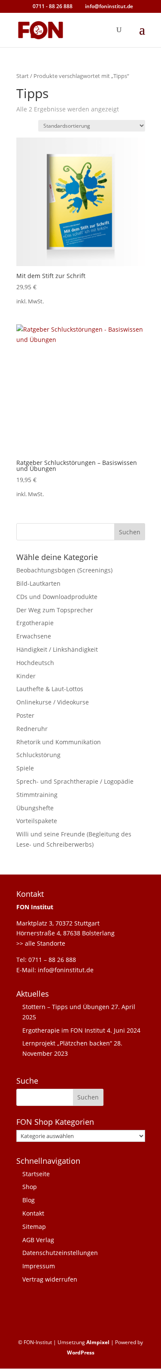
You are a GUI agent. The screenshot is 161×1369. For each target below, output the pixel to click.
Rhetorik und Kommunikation (58, 742)
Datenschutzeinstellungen (60, 1253)
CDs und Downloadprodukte (56, 597)
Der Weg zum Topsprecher (54, 610)
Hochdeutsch (35, 663)
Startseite (36, 1174)
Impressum (38, 1266)
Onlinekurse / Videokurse (52, 702)
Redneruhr (32, 729)
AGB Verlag (38, 1240)
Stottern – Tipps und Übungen (65, 1007)
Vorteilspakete (36, 821)
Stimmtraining (37, 795)
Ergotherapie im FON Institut (63, 1030)
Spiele (25, 768)
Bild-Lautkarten (38, 583)
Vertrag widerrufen (49, 1279)
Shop (29, 1187)
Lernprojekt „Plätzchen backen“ (67, 1043)
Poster (25, 715)
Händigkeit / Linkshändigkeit (57, 649)
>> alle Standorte (40, 943)
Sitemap (34, 1226)
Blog (28, 1200)
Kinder (26, 676)
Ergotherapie (35, 623)
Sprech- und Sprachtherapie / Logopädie (75, 781)
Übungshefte (35, 808)
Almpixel (97, 1342)
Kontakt (33, 1213)
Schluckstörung (38, 755)
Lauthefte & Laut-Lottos (49, 689)
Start (22, 76)
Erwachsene (33, 636)
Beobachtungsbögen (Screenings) (64, 570)
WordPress (80, 1352)
